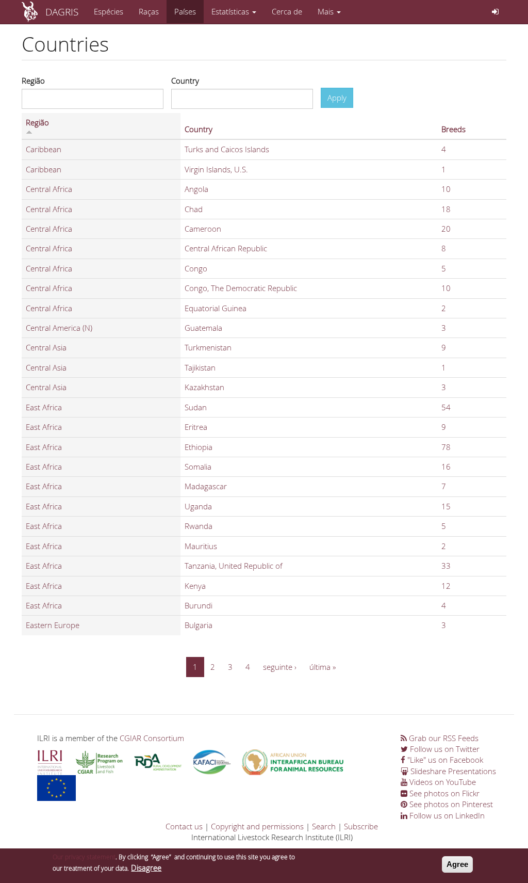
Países (185, 11)
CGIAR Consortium (152, 738)
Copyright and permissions (257, 826)
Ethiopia (198, 447)
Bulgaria (198, 625)
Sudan (196, 407)
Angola (196, 189)
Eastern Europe (52, 625)
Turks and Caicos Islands (227, 149)
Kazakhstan (204, 387)
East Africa (44, 407)
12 (446, 586)
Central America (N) (59, 328)
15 (446, 506)
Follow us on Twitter (444, 749)
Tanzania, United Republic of (234, 565)
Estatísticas (231, 11)
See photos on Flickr (443, 793)
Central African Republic (226, 248)
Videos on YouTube (441, 782)
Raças (149, 11)
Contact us (184, 826)
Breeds (453, 129)
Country (185, 80)
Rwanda (198, 526)
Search (324, 826)
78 (446, 447)
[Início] (33, 12)
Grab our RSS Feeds (442, 738)
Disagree (146, 867)
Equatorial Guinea (215, 308)
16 (446, 466)
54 (446, 407)
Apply (336, 97)
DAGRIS (61, 11)
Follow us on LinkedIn (446, 815)
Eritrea (196, 427)
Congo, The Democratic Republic (241, 288)
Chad (194, 209)
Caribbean (43, 149)
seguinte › (279, 667)
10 (446, 189)
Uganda (198, 506)
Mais (327, 11)
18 (446, 209)
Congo (196, 268)
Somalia (198, 466)
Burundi (198, 605)
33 (446, 565)
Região (33, 80)
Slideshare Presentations (452, 771)
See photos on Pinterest (450, 804)
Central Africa (49, 189)
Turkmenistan (208, 347)
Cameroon (203, 228)
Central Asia (46, 347)
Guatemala (203, 328)
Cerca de (287, 11)
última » (322, 667)
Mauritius (201, 546)
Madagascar (206, 486)
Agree (457, 864)
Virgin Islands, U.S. (216, 169)
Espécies (108, 11)
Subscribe (361, 826)
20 (446, 228)
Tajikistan (200, 367)
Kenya (195, 586)
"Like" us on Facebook (444, 759)
